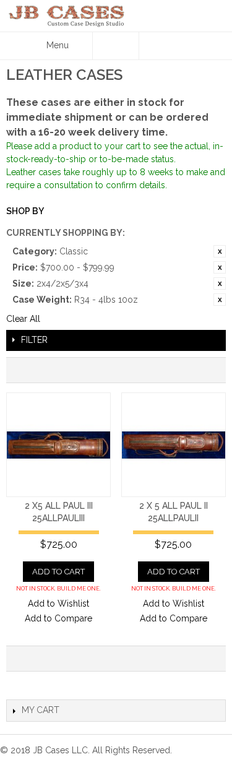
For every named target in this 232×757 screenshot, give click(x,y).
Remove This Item (219, 251)
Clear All (23, 319)
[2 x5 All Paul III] (58, 444)
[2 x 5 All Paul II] (173, 444)
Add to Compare (58, 618)
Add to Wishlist (58, 603)
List (210, 370)
